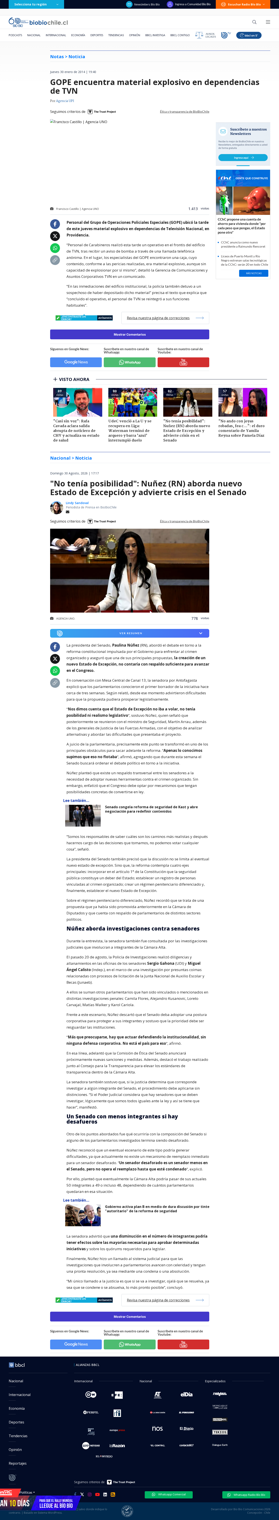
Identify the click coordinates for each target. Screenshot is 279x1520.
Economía (78, 35)
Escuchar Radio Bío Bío (244, 4)
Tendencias (116, 35)
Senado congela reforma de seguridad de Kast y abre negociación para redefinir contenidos (151, 809)
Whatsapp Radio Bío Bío (249, 1495)
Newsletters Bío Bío (147, 4)
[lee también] (84, 816)
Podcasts (15, 35)
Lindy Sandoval (77, 503)
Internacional (56, 35)
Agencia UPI (65, 101)
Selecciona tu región (30, 4)
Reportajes (18, 1463)
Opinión (134, 35)
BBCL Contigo (180, 35)
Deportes (96, 35)
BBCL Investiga (155, 35)
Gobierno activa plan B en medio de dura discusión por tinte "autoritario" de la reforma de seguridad (157, 1208)
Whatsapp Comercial (172, 1494)
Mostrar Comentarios (130, 334)
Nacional (34, 35)
